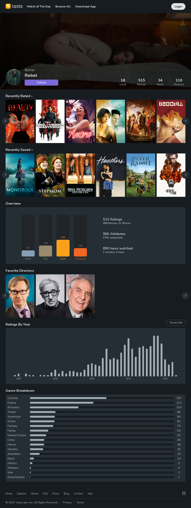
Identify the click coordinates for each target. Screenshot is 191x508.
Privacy (67, 502)
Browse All (63, 6)
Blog (66, 493)
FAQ (45, 493)
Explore (21, 493)
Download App (85, 6)
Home (9, 493)
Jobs (90, 493)
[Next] (185, 121)
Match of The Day (39, 6)
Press (55, 493)
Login (178, 6)
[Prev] (5, 121)
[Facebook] (184, 493)
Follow (41, 82)
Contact (78, 493)
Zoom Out (176, 322)
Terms (80, 502)
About (34, 493)
